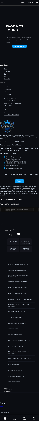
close (1, 406)
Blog (6, 174)
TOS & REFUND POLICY (18, 174)
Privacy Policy (34, 174)
